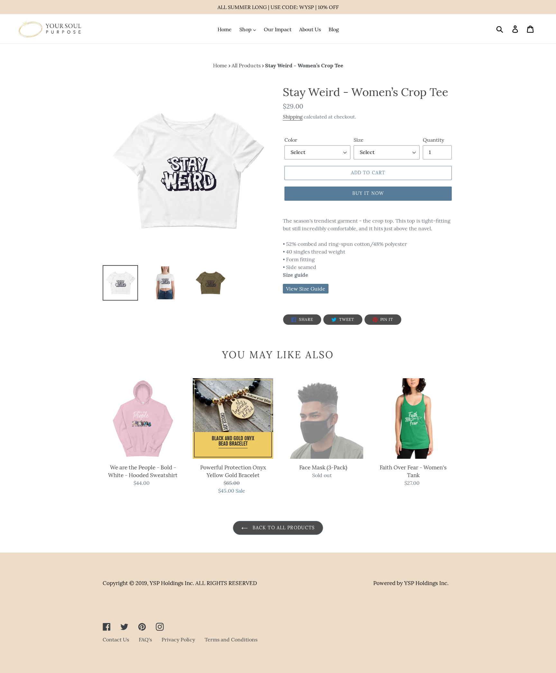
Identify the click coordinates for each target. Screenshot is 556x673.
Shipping (292, 117)
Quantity (433, 140)
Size (359, 140)
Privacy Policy (178, 639)
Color (290, 140)
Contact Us (116, 639)
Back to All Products (283, 528)
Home (220, 65)
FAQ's (145, 639)
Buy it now (368, 193)
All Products (246, 65)
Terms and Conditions (231, 639)
